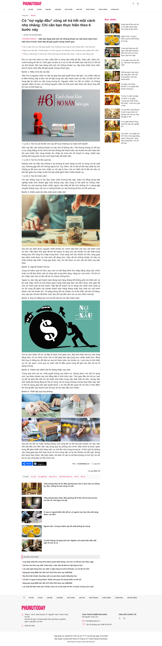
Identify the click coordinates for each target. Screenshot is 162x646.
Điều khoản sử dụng (74, 642)
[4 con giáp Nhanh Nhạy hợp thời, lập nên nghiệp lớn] (112, 125)
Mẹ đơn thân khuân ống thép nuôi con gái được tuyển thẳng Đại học (50, 576)
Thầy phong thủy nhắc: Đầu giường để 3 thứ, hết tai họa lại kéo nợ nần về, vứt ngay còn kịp (70, 499)
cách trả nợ (53, 476)
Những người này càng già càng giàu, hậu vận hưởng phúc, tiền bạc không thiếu (129, 75)
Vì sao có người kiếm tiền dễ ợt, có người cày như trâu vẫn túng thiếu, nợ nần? (71, 513)
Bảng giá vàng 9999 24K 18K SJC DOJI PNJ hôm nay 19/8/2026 (47, 572)
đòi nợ (83, 476)
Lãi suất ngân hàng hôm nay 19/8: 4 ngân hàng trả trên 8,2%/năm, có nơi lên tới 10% (56, 569)
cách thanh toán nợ (65, 476)
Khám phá (115, 9)
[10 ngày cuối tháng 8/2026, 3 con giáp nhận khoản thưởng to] (112, 88)
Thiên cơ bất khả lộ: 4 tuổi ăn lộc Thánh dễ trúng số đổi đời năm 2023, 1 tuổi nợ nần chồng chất (58, 54)
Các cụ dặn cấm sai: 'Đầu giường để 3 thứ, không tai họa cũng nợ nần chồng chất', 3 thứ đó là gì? (59, 47)
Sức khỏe (69, 9)
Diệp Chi (97, 471)
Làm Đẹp (58, 9)
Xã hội (30, 9)
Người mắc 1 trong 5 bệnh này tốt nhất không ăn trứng (67, 526)
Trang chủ (25, 15)
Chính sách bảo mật (88, 642)
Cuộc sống (102, 9)
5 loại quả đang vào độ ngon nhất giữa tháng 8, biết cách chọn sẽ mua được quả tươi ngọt (130, 51)
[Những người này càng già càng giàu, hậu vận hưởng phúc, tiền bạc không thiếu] (112, 76)
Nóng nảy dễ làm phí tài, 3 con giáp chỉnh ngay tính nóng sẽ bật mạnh (130, 26)
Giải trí (79, 9)
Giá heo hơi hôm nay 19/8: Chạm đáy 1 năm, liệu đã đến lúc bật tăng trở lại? (53, 565)
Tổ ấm (39, 9)
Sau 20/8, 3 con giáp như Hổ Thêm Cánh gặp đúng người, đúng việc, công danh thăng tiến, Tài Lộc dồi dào (130, 138)
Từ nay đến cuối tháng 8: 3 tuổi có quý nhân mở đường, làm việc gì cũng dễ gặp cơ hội (130, 113)
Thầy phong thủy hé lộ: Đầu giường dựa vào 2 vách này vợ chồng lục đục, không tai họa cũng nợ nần (72, 485)
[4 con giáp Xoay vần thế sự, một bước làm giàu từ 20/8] (112, 64)
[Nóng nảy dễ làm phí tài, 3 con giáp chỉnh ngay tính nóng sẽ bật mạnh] (112, 28)
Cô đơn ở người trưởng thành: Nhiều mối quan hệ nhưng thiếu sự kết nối (52, 579)
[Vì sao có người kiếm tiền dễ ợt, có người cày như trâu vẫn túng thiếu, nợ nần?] (32, 517)
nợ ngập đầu (42, 476)
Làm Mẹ (48, 9)
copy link (97, 464)
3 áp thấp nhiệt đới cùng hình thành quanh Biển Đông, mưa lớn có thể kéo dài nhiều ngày (58, 562)
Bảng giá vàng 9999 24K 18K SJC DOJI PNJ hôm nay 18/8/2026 (47, 583)
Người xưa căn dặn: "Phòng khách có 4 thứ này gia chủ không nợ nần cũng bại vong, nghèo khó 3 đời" (61, 50)
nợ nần (33, 476)
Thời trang (90, 9)
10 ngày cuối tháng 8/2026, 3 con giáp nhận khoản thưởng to (130, 86)
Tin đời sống (132, 598)
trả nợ (76, 476)
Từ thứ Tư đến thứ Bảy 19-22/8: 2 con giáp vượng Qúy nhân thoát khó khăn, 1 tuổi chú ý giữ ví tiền (130, 100)
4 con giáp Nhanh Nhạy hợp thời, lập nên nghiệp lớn (130, 124)
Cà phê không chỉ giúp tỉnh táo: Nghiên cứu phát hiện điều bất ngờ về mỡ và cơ (70, 542)
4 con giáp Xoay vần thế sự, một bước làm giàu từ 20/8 (130, 62)
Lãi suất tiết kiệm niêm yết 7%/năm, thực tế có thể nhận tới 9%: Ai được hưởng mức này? (58, 587)
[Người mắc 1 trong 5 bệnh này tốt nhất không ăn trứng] (32, 531)
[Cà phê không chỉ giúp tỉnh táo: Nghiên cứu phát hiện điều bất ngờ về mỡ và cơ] (32, 545)
